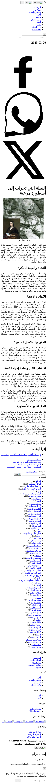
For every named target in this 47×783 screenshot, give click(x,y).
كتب (39, 698)
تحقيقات (37, 683)
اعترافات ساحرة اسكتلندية (29, 464)
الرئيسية (37, 657)
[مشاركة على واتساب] (23, 136)
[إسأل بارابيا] (40, 748)
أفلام (39, 696)
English (37, 667)
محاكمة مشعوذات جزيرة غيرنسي (26, 462)
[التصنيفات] (38, 2)
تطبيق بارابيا (35, 709)
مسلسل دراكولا (34, 459)
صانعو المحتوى (34, 665)
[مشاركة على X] (23, 182)
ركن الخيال (36, 685)
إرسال (18, 781)
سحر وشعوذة (31, 471)
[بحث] (28, 2)
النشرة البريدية (34, 734)
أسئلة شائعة (35, 660)
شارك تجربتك (35, 732)
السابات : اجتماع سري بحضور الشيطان (24, 467)
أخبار (39, 678)
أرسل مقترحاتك (34, 737)
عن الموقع (36, 662)
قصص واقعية (35, 680)
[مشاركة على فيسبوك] (23, 91)
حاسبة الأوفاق (35, 711)
